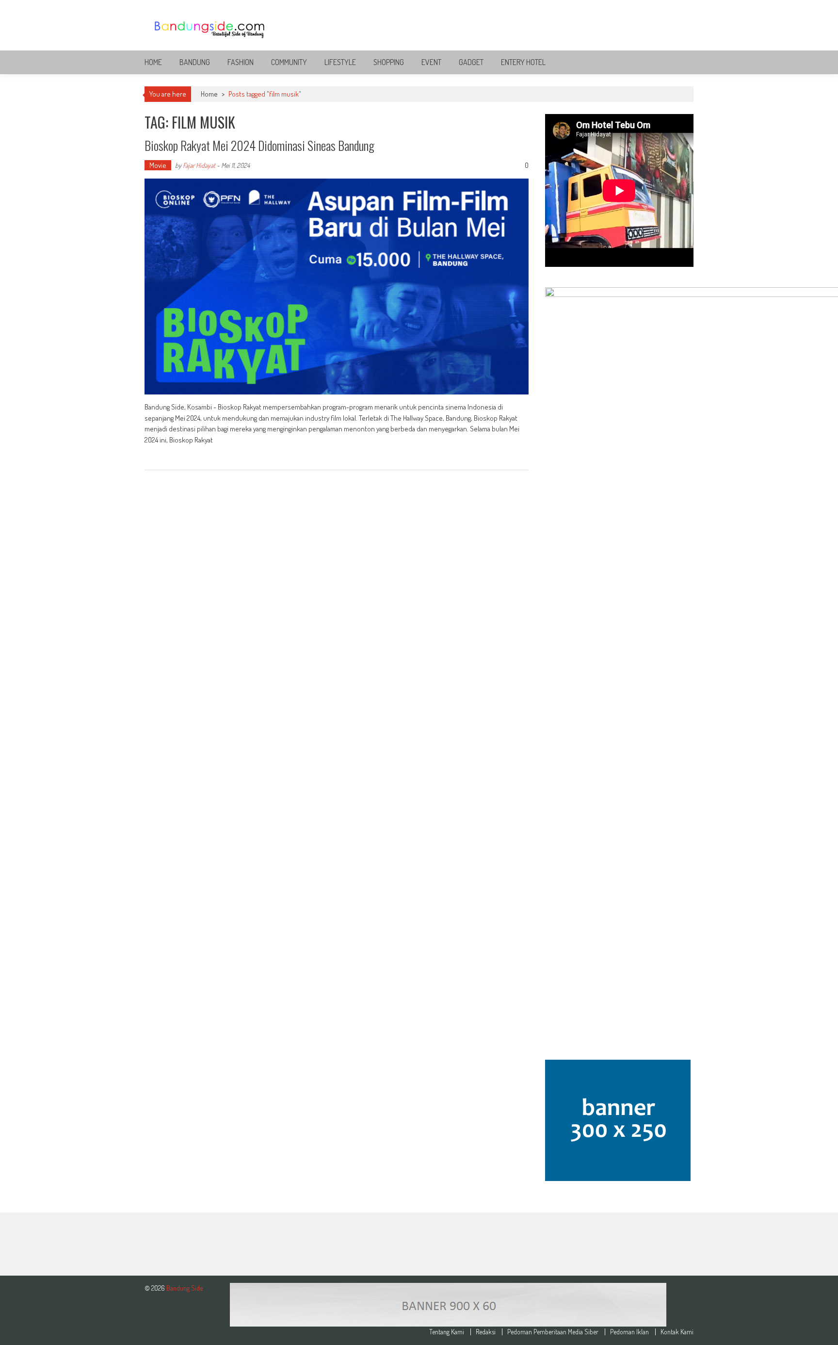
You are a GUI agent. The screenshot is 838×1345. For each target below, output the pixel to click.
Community (289, 62)
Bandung (194, 62)
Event (431, 62)
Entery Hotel (523, 62)
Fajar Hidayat (199, 165)
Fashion (240, 62)
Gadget (471, 62)
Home (153, 62)
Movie (157, 165)
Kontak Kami (677, 1332)
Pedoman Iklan (629, 1332)
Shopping (388, 62)
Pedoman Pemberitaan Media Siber (552, 1332)
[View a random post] (678, 62)
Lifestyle (340, 62)
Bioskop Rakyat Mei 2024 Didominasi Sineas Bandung (259, 145)
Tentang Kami (446, 1332)
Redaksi (486, 1332)
